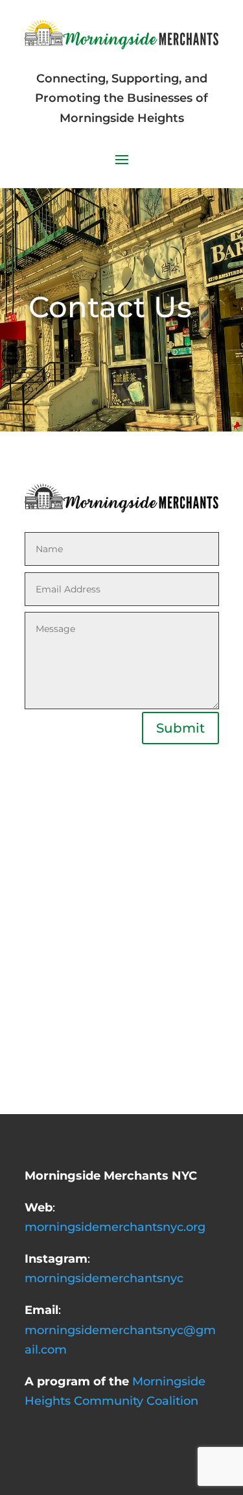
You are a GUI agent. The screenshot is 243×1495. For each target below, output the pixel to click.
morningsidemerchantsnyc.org (115, 1227)
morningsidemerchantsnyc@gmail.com (120, 1330)
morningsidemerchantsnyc (104, 1278)
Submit (180, 728)
